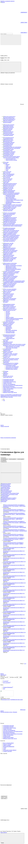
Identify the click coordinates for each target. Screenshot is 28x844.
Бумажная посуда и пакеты (12, 367)
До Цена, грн (13, 677)
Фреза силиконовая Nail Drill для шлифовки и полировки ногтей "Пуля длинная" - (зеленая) (13, 535)
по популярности (4, 459)
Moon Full (8, 168)
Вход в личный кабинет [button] (8, 743)
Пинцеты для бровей (10, 270)
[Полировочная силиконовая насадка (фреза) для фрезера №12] (15, 569)
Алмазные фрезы (9, 201)
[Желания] (14, 78)
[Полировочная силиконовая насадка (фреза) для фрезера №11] (15, 562)
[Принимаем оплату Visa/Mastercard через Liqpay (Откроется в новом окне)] (12, 699)
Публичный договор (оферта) (9, 750)
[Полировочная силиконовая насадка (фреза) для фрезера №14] (15, 583)
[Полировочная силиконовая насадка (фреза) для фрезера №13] (15, 576)
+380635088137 (23, 32)
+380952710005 (23, 22)
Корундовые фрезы (10, 197)
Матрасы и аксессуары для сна (10, 392)
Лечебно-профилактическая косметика (14, 318)
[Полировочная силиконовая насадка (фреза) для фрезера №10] (15, 555)
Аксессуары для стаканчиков (12, 366)
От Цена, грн (3, 677)
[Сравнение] (11, 67)
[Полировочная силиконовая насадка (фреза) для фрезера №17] (15, 604)
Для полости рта (9, 320)
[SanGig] (7, 696)
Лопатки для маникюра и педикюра (14, 265)
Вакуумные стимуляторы (11, 330)
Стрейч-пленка (9, 337)
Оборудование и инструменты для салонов (12, 387)
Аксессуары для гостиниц (11, 347)
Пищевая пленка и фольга (11, 369)
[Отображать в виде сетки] (11, 467)
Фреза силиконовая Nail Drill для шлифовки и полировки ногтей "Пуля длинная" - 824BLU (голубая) (13, 544)
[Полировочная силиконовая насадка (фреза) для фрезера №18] (15, 612)
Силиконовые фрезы (10, 196)
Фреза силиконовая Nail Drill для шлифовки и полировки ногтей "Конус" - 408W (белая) (13, 518)
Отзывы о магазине (8, 397)
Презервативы (9, 327)
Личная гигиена (6, 390)
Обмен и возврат (12, 394)
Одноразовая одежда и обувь (9, 381)
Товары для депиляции (8, 388)
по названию (3, 460)
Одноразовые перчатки (8, 380)
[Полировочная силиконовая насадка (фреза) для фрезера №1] (15, 548)
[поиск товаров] (11, 40)
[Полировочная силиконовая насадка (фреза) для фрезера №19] (15, 619)
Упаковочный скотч (10, 338)
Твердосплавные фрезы (11, 198)
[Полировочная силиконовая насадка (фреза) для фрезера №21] (15, 640)
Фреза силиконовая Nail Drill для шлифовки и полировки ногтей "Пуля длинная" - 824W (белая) (14, 510)
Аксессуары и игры (10, 331)
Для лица (8, 311)
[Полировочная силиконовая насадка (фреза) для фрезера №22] (15, 647)
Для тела (8, 312)
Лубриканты (8, 326)
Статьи (7, 395)
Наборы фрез (9, 203)
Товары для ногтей (7, 383)
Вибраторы (8, 329)
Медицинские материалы (8, 386)
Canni (7, 165)
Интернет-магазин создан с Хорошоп (9, 712)
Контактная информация (8, 746)
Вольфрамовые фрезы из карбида (13, 202)
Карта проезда (4, 832)
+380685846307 (23, 12)
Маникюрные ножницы (11, 267)
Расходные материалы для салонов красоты (12, 385)
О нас (10, 395)
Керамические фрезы (10, 195)
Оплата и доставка (5, 394)
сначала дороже (20, 459)
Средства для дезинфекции (9, 384)
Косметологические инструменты (13, 269)
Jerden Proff (8, 166)
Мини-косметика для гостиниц (13, 346)
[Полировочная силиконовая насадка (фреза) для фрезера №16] (15, 597)
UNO (7, 170)
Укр (4, 400)
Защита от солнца (10, 317)
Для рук (7, 314)
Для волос (8, 313)
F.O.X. (7, 169)
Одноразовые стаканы (11, 365)
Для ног (7, 316)
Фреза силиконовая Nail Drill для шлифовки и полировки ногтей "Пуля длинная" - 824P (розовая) (14, 527)
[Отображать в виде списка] (11, 478)
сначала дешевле (12, 459)
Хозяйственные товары (8, 391)
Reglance (8, 164)
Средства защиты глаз (10, 158)
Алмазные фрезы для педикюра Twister (14, 200)
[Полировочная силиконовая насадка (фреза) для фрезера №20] (15, 633)
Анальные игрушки (10, 332)
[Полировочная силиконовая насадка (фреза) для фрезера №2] (15, 626)
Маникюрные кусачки (11, 266)
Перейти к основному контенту (8, 1)
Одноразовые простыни (8, 379)
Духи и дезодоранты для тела (12, 319)
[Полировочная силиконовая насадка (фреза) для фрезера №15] (15, 590)
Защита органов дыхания (11, 160)
